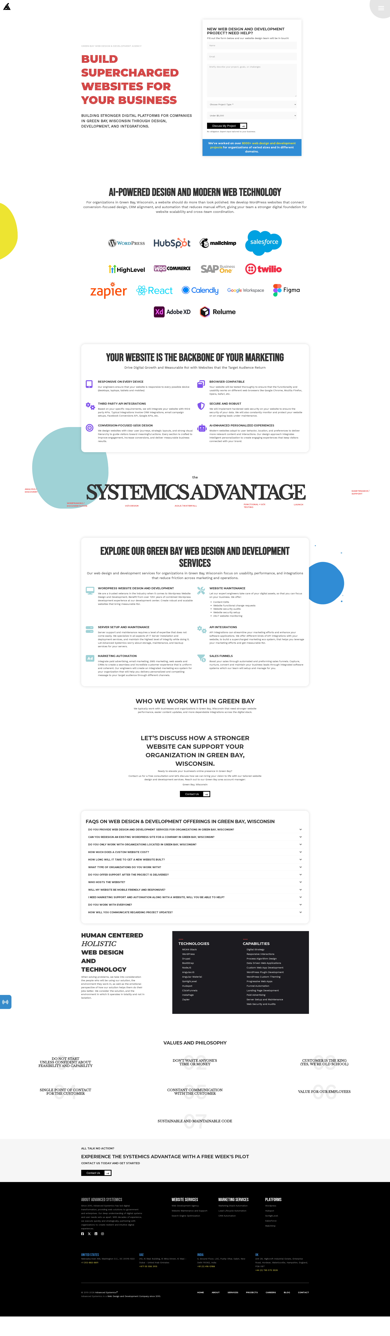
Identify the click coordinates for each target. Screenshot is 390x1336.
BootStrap (188, 963)
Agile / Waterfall (186, 505)
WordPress (188, 954)
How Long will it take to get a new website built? (126, 859)
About (216, 1292)
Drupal (186, 958)
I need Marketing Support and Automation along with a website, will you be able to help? (156, 897)
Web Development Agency (185, 1205)
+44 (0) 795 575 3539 (266, 1270)
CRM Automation (227, 1215)
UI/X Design (132, 505)
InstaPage (188, 994)
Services (233, 1292)
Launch (298, 504)
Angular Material (192, 976)
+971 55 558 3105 (148, 1266)
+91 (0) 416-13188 (206, 1266)
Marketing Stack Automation (233, 1205)
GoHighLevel (189, 981)
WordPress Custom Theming (263, 976)
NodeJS (186, 967)
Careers (271, 1292)
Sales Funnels (221, 656)
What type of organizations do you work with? (124, 867)
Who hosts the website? (106, 882)
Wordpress (270, 1205)
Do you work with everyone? (110, 904)
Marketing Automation (117, 656)
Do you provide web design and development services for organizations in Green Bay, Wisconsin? (161, 829)
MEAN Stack (189, 949)
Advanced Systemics (106, 1292)
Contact (303, 1292)
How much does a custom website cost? (118, 852)
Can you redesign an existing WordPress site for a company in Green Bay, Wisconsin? (151, 837)
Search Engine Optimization (186, 1215)
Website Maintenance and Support (189, 1210)
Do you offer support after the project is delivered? (128, 874)
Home (200, 1292)
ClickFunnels (189, 990)
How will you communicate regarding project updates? (130, 912)
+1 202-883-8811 (89, 1262)
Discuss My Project (228, 125)
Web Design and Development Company (128, 1296)
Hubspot (187, 985)
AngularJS (188, 972)
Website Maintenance (227, 588)
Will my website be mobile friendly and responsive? (126, 889)
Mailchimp (270, 1226)
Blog (287, 1292)
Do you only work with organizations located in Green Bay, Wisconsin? (142, 844)
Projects (252, 1292)
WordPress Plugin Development (265, 972)
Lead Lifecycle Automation (232, 1210)
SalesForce (271, 1221)
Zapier (186, 999)
